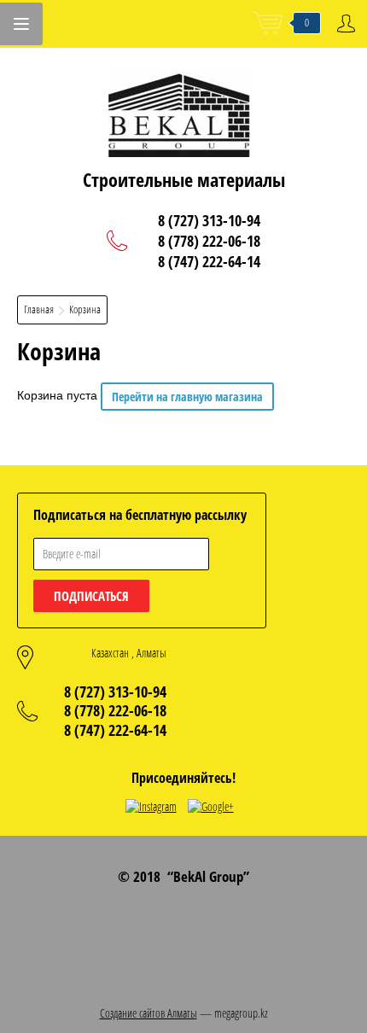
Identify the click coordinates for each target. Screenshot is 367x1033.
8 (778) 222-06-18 (209, 241)
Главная (39, 309)
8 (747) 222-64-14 (209, 261)
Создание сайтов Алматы (148, 1013)
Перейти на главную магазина (187, 396)
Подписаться (91, 595)
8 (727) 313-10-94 (209, 220)
